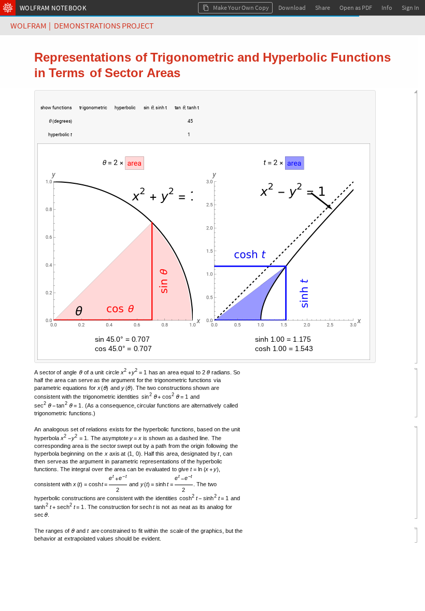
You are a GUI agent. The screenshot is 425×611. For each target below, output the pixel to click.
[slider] (127, 126)
